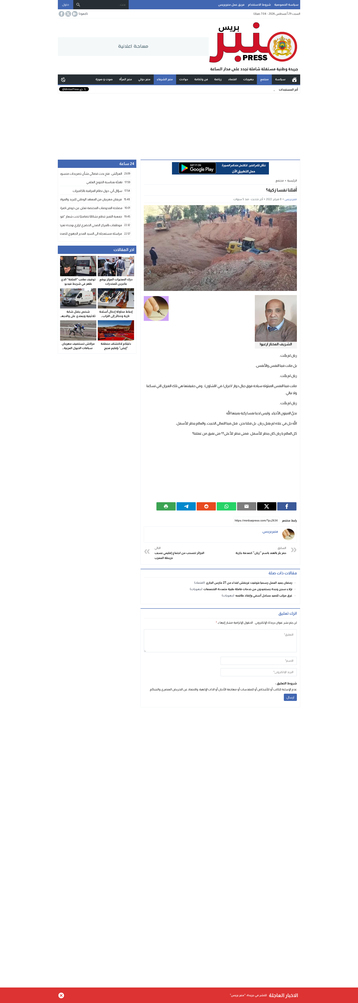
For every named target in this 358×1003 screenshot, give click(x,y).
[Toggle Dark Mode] (63, 79)
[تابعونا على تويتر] (67, 14)
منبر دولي (144, 79)
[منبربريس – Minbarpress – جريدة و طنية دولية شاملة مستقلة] (254, 46)
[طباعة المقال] (166, 506)
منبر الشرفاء (165, 79)
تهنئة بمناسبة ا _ (265, 89)
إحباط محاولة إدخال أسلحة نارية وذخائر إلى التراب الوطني (116, 316)
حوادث (183, 79)
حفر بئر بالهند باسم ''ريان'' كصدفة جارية (261, 550)
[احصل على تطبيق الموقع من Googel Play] (74, 14)
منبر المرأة (125, 79)
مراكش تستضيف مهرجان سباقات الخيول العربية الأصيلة (78, 348)
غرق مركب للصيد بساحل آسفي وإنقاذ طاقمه (263, 595)
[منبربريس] (288, 534)
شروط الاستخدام (259, 4)
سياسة (280, 79)
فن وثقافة (201, 79)
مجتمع (264, 79)
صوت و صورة (104, 79)
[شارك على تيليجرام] (186, 506)
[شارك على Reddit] (206, 506)
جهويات (248, 79)
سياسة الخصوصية (286, 4)
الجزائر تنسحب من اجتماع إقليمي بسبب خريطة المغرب (179, 552)
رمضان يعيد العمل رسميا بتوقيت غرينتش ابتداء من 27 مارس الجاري (249, 582)
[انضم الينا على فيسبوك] (61, 14)
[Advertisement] (179, 124)
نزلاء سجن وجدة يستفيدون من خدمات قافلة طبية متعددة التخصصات (247, 589)
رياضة (218, 79)
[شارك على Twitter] (266, 506)
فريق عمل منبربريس (231, 4)
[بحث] (78, 4)
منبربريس (291, 199)
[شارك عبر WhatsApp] (226, 506)
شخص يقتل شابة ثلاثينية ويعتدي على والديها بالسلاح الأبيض (78, 316)
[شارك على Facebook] (286, 506)
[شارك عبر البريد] (246, 506)
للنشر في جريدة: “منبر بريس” (248, 995)
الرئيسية (294, 79)
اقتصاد (232, 79)
